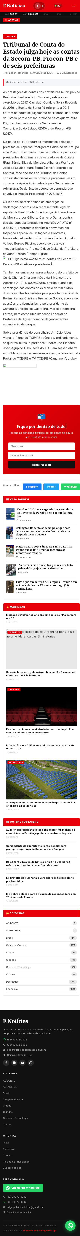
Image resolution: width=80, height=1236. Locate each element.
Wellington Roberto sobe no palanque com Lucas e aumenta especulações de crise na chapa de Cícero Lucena (42, 531)
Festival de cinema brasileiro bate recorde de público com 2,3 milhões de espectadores (40, 731)
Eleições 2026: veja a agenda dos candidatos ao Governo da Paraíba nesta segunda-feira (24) (45, 513)
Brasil (6, 1093)
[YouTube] (22, 1063)
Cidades (10, 36)
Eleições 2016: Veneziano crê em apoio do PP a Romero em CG (41, 616)
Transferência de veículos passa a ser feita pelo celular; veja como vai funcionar (45, 567)
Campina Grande (13, 1099)
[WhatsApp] (31, 1063)
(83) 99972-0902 (17, 1039)
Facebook (32, 486)
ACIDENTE (9, 1080)
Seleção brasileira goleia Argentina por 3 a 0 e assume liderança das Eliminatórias (40, 674)
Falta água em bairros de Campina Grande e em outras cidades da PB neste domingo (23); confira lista (46, 585)
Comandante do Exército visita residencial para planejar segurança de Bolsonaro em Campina (36, 847)
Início (6, 1142)
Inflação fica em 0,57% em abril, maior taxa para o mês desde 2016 (40, 747)
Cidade (7, 1105)
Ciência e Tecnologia (15, 1118)
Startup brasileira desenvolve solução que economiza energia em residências (40, 804)
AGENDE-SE (10, 1086)
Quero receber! (41, 464)
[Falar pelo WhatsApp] (70, 1225)
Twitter (51, 486)
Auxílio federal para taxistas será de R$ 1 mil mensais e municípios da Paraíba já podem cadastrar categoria (40, 831)
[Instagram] (14, 1063)
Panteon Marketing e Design (39, 1230)
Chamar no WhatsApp (25, 1187)
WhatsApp (70, 486)
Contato (7, 1155)
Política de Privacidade (16, 1161)
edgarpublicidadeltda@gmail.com (26, 1049)
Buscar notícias (12, 1167)
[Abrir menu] (74, 6)
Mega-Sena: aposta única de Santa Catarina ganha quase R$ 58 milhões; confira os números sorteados (44, 550)
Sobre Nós (9, 1149)
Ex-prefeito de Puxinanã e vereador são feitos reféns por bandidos (40, 879)
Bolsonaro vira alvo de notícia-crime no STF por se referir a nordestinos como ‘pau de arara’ (38, 863)
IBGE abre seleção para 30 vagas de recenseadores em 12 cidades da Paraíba (41, 895)
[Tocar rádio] (38, 6)
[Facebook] (6, 1063)
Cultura (7, 1124)
